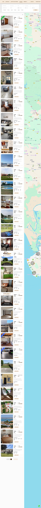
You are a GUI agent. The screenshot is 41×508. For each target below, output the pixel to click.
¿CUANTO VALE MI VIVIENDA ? (14, 1)
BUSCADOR (20, 1)
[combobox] (12, 5)
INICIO (3, 1)
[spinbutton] (5, 8)
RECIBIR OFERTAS (38, 1)
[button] (22, 14)
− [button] (25, 15)
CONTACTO (32, 1)
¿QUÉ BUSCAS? (7, 1)
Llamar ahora (16, 40)
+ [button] (25, 13)
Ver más (22, 40)
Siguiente (15, 459)
